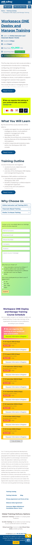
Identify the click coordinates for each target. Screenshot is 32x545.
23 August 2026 (19, 52)
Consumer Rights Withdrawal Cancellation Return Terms (15, 507)
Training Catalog (11, 11)
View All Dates (16, 441)
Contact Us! (7, 104)
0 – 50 (5, 281)
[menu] (30, 2)
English (8, 7)
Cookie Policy (23, 540)
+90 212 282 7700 (21, 533)
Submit (5, 291)
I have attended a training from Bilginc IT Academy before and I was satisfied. (16, 268)
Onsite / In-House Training (11, 212)
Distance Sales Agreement (14, 503)
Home (3, 11)
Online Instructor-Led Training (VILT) (15, 205)
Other (5, 274)
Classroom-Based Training (11, 209)
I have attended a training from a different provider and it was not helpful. (16, 271)
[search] (29, 6)
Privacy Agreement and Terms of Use (17, 499)
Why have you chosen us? (9, 264)
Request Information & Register (16, 336)
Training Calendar (11, 495)
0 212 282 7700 (21, 7)
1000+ (5, 287)
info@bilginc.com (11, 533)
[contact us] (28, 540)
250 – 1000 (7, 285)
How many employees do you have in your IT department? (15, 278)
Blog (21, 495)
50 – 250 (6, 283)
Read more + (8, 91)
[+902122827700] (28, 536)
